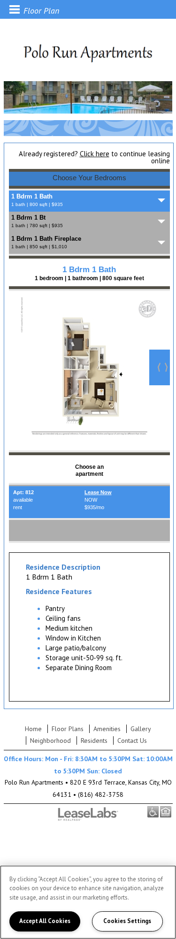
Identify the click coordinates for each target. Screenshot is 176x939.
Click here (94, 153)
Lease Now (98, 492)
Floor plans (68, 729)
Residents (94, 740)
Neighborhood (50, 740)
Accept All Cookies (44, 921)
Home (33, 729)
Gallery (140, 729)
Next (159, 367)
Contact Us (132, 740)
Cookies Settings (127, 921)
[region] (88, 902)
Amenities (107, 729)
